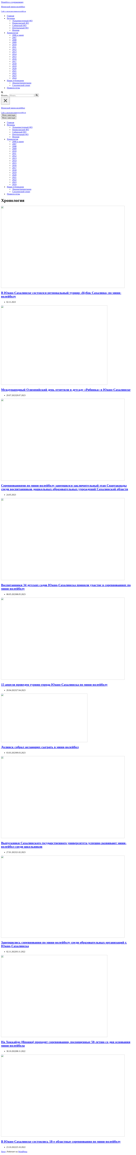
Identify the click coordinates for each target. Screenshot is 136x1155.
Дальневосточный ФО (22, 21)
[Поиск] (2, 92)
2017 (14, 61)
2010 (14, 45)
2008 (14, 40)
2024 (14, 78)
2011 (14, 47)
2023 (14, 76)
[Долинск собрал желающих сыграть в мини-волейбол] (44, 741)
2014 (14, 54)
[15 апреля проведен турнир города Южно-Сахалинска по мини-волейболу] (63, 679)
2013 (14, 52)
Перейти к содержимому (12, 2)
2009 (14, 42)
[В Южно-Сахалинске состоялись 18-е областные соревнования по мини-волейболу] (63, 1136)
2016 (14, 59)
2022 (14, 73)
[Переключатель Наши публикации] (47, 187)
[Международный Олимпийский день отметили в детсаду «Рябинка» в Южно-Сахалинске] (54, 384)
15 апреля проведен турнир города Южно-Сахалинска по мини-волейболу (54, 684)
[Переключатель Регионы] (47, 125)
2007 (14, 37)
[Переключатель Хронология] (47, 139)
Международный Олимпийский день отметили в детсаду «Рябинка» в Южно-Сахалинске (66, 389)
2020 (14, 68)
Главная (10, 16)
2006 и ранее (18, 35)
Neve (3, 1151)
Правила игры (13, 88)
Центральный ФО (20, 28)
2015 (14, 56)
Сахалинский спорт (21, 85)
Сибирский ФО (19, 25)
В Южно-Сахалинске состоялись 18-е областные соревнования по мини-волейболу (61, 1141)
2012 (14, 49)
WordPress (22, 1151)
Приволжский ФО (20, 23)
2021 (14, 71)
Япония (15, 30)
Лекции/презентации (21, 83)
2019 (14, 66)
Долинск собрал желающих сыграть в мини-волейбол (40, 747)
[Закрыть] (5, 101)
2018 (14, 64)
